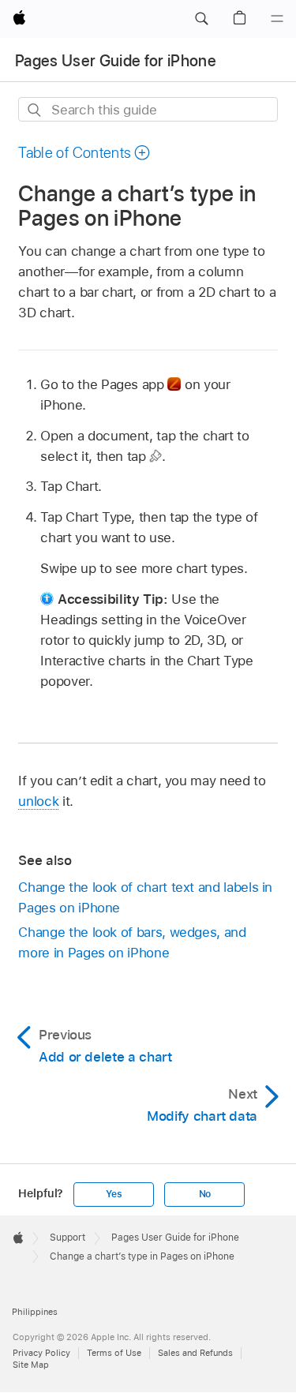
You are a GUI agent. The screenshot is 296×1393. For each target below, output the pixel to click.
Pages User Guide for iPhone (115, 60)
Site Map (31, 1364)
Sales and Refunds (195, 1352)
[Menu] (277, 19)
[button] (201, 19)
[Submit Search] (35, 110)
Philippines (35, 1311)
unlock (38, 801)
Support (67, 1237)
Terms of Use (114, 1352)
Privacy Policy (41, 1352)
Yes (114, 1194)
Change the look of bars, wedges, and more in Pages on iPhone (131, 942)
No (205, 1194)
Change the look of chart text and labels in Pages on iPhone (145, 897)
